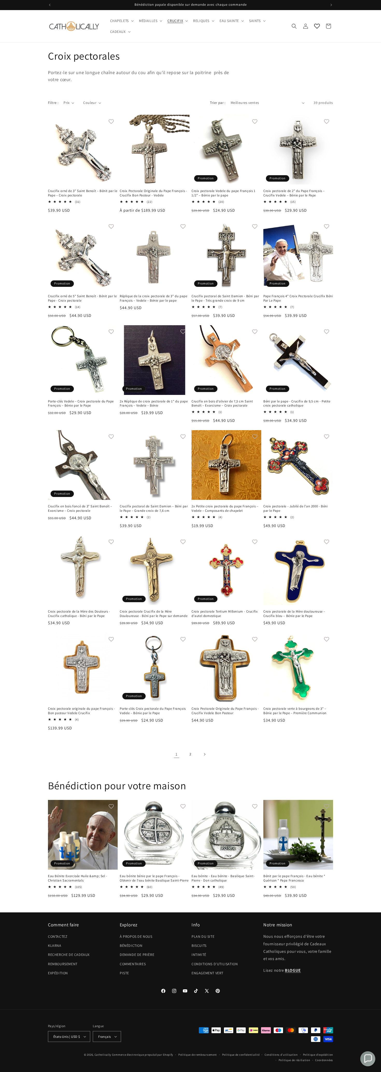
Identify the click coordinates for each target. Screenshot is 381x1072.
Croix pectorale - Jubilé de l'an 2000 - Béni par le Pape (295, 508)
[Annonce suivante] (331, 5)
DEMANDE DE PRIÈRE (137, 954)
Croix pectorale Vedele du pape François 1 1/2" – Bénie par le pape (224, 193)
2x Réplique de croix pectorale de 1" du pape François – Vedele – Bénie (154, 403)
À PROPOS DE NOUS (136, 936)
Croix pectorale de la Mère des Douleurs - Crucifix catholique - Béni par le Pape (79, 613)
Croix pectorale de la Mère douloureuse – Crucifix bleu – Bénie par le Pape (294, 613)
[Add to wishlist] (111, 121)
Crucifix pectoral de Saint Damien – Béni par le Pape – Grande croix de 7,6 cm (154, 508)
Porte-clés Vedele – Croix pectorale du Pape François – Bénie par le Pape (81, 403)
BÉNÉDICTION (131, 945)
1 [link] (176, 754)
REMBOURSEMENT (62, 964)
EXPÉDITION (58, 973)
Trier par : (217, 102)
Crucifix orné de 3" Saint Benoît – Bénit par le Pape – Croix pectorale (82, 193)
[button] (121, 20)
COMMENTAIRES (133, 964)
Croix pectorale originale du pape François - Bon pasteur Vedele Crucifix (81, 711)
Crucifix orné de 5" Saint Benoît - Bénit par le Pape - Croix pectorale (82, 298)
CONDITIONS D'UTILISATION (215, 964)
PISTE (124, 973)
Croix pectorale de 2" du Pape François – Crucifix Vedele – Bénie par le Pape (294, 193)
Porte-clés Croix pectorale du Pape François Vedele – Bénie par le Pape (153, 711)
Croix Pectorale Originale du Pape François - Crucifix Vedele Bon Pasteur (225, 711)
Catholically (103, 1054)
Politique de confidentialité (241, 1054)
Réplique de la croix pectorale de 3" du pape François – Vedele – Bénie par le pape (153, 298)
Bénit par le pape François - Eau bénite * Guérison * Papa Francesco (294, 878)
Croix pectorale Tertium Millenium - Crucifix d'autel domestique (225, 613)
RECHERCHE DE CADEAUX (69, 954)
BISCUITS (199, 945)
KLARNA (54, 945)
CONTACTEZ (57, 936)
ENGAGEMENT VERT (207, 973)
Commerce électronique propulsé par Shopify (142, 1054)
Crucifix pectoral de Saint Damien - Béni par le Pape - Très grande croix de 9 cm (225, 298)
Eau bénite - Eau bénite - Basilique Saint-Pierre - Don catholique (223, 878)
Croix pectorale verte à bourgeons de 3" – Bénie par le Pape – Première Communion (295, 711)
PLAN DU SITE (203, 936)
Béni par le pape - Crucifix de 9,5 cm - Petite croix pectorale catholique (296, 403)
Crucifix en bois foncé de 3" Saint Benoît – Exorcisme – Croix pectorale (80, 508)
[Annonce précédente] (49, 5)
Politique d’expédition (318, 1054)
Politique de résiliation (294, 1060)
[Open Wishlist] (317, 26)
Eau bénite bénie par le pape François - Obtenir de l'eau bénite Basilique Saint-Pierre (154, 878)
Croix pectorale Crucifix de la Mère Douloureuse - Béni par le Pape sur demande (153, 613)
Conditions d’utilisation (281, 1054)
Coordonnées (324, 1060)
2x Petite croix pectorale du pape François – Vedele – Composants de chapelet (225, 508)
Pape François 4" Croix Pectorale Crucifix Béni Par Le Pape (298, 298)
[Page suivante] (204, 754)
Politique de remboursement (197, 1054)
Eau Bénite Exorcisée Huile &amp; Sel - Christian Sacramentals (77, 878)
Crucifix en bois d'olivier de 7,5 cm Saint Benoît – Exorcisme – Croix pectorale (222, 403)
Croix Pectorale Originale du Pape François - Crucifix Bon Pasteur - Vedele (153, 193)
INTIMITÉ (199, 954)
